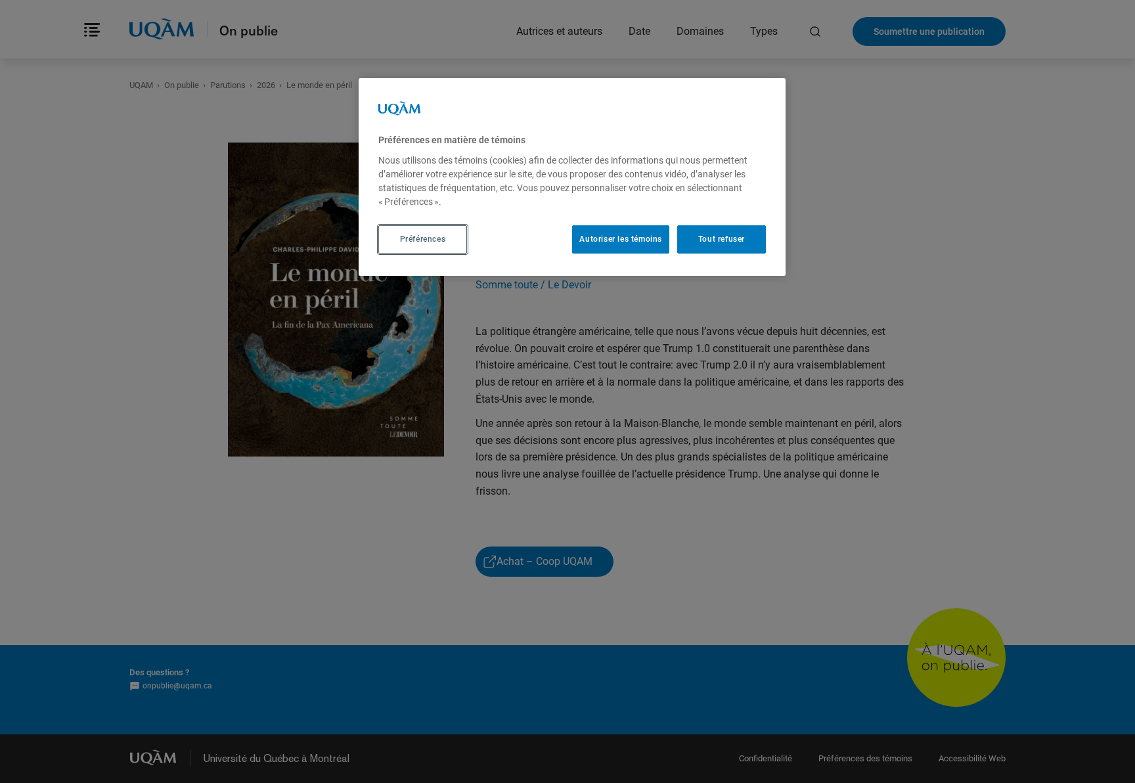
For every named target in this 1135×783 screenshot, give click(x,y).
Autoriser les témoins (620, 239)
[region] (572, 176)
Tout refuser (721, 239)
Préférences (423, 239)
